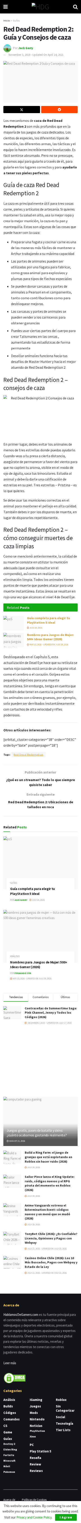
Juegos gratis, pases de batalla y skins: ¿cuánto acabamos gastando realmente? (37, 1132)
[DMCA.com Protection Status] (14, 1378)
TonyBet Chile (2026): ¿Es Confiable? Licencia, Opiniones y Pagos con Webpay (51, 1238)
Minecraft (9, 1460)
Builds (8, 1406)
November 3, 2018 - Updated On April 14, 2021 (36, 55)
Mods (34, 1413)
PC (32, 1445)
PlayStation (37, 1431)
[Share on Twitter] (21, 109)
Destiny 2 (9, 1443)
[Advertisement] (40, 1060)
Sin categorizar (65, 1408)
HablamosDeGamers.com (20, 1314)
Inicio (6, 20)
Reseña (35, 1458)
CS (5, 1426)
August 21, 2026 (17, 1141)
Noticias (36, 1426)
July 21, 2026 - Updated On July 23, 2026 (47, 1248)
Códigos (9, 1413)
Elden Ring (10, 1449)
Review (35, 1464)
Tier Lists (63, 1430)
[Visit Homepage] (40, 7)
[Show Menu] (5, 6)
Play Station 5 (40, 1451)
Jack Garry (25, 48)
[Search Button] (75, 6)
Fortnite (8, 1455)
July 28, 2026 (33, 1167)
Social (60, 1417)
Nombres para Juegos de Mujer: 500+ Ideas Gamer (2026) (50, 637)
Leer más (9, 1363)
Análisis (15, 956)
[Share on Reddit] (59, 109)
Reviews (36, 1471)
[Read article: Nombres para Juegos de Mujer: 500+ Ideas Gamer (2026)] (13, 640)
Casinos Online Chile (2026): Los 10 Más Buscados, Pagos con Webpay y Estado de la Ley (51, 1262)
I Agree (66, 1517)
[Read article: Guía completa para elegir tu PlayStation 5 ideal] (13, 623)
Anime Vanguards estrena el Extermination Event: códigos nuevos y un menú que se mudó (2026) (47, 1212)
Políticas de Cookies (34, 1500)
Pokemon (9, 1471)
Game (7, 1432)
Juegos (35, 1406)
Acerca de (9, 1500)
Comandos (11, 1419)
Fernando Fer (22, 973)
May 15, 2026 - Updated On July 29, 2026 (48, 644)
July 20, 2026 (35, 627)
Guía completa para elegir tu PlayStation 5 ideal (48, 620)
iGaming (36, 1400)
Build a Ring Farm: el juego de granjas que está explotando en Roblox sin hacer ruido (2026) (48, 1156)
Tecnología (64, 1423)
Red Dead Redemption (28, 754)
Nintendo (37, 1419)
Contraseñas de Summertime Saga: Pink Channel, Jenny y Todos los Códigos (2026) (51, 1012)
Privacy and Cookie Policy (34, 1517)
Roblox (61, 1400)
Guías (16, 20)
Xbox (33, 1436)
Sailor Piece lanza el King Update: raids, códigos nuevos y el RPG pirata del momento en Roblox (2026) (49, 1183)
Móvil (6, 1466)
